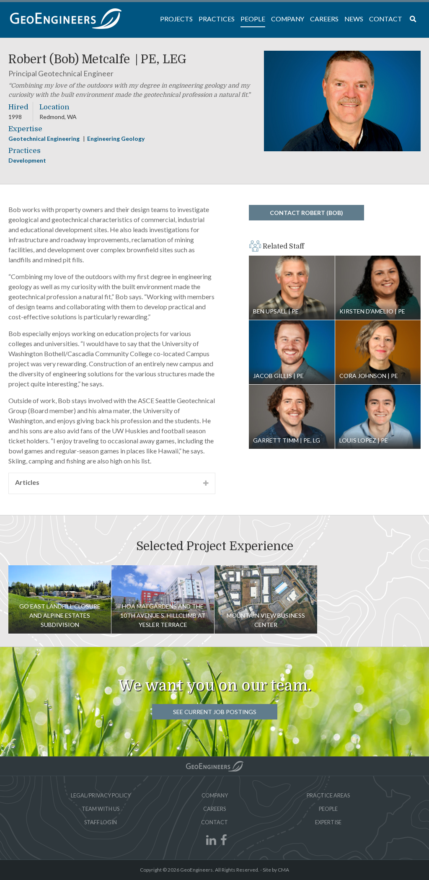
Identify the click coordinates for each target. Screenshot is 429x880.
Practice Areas (328, 795)
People (328, 808)
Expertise (328, 822)
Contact (214, 822)
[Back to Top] (214, 766)
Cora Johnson (378, 352)
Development (27, 160)
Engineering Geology (116, 138)
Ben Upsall (292, 288)
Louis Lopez (378, 417)
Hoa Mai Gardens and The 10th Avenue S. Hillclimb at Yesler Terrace (163, 615)
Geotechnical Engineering (44, 138)
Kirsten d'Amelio (378, 288)
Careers (214, 808)
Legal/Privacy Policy (101, 795)
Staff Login (100, 822)
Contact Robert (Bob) (306, 212)
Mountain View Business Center (265, 599)
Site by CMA (276, 870)
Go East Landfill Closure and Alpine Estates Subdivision (60, 615)
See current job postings (214, 711)
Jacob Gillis (292, 352)
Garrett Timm (292, 417)
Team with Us (100, 808)
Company (215, 795)
